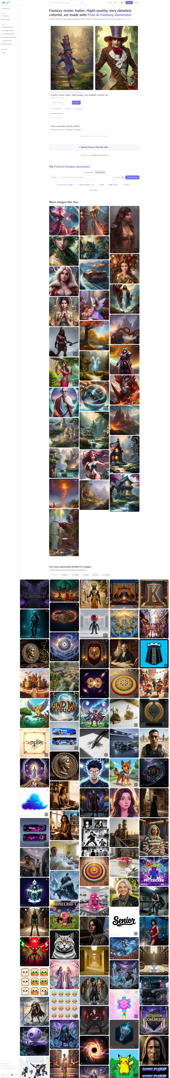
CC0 (61, 117)
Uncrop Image (7, 40)
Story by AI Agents (84, 184)
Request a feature (5, 1077)
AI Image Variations (8, 30)
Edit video (6, 16)
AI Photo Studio (7, 44)
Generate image (88, 172)
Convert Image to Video (10, 37)
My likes (54, 575)
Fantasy (53, 97)
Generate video (100, 172)
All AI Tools (6, 8)
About (6, 1074)
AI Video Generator (8, 34)
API (4, 52)
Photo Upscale (60, 129)
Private (127, 184)
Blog (2, 1074)
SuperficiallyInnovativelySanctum (74, 92)
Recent (65, 575)
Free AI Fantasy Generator (109, 15)
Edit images (6, 19)
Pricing (109, 2)
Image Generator (8, 27)
